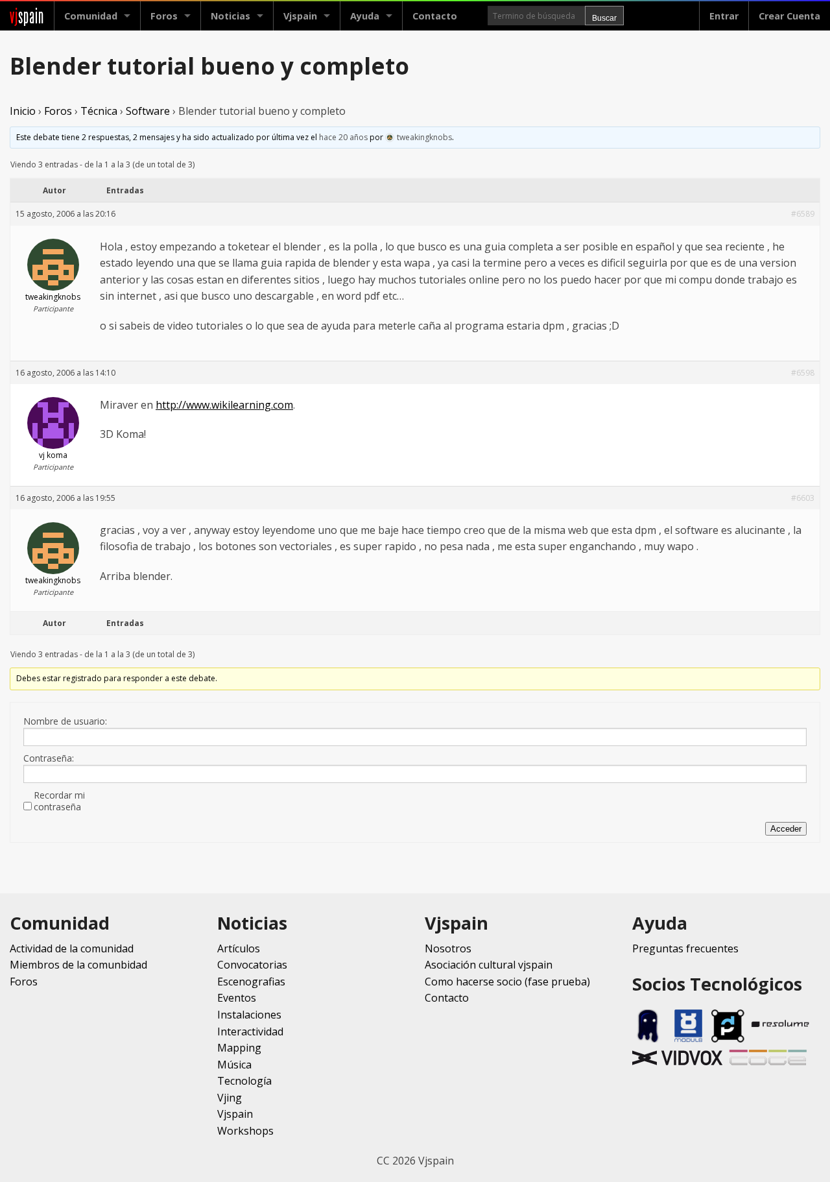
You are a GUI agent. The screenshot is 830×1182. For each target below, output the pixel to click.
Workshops (245, 1131)
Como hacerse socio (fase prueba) (507, 981)
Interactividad (250, 1031)
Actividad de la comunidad (72, 948)
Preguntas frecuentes (685, 948)
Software (148, 111)
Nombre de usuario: (65, 721)
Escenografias (251, 981)
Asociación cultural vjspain (488, 965)
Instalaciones (249, 1014)
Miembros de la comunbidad (78, 965)
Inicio (23, 111)
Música (234, 1064)
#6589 (802, 213)
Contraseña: (48, 758)
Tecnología (244, 1081)
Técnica (98, 111)
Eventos (236, 998)
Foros (164, 16)
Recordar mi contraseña (59, 801)
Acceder (785, 829)
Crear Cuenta (789, 16)
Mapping (239, 1048)
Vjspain (235, 1114)
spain (27, 16)
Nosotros (448, 948)
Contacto (434, 16)
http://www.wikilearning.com (224, 405)
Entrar (724, 16)
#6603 (802, 497)
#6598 (802, 372)
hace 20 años (343, 137)
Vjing (229, 1098)
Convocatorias (252, 965)
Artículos (238, 948)
